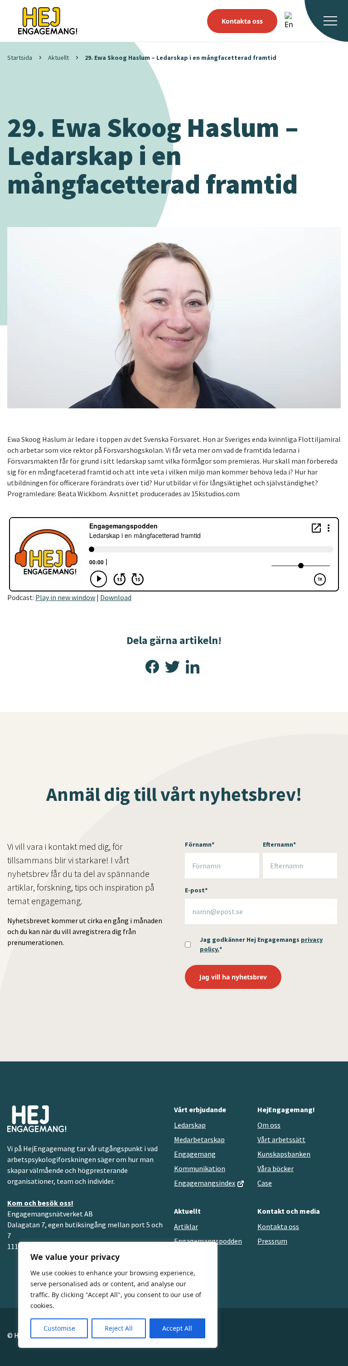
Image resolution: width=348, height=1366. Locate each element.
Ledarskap (190, 1124)
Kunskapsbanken (283, 1153)
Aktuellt (58, 57)
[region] (118, 1295)
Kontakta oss (242, 21)
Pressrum (272, 1240)
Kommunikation (199, 1168)
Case (264, 1182)
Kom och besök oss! (40, 1202)
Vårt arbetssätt (281, 1139)
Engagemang (195, 1153)
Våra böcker (275, 1168)
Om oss (268, 1124)
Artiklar (186, 1226)
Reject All (119, 1328)
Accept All (177, 1328)
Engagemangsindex (204, 1182)
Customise (59, 1328)
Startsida (19, 57)
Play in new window (65, 597)
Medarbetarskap (199, 1139)
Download (115, 597)
